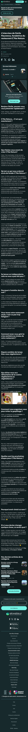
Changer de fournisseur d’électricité (14, 645)
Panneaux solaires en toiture (14, 653)
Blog (2, 4)
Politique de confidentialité (14, 715)
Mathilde (7, 74)
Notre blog (14, 667)
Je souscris (19, 1)
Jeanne (4, 51)
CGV (14, 708)
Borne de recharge (14, 662)
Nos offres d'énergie (14, 633)
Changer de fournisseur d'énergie (14, 643)
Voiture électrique (14, 679)
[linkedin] (18, 619)
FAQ (14, 702)
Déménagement (14, 682)
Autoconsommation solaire (14, 650)
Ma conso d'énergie (14, 670)
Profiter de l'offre (7, 13)
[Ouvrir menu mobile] (26, 2)
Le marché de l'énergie (14, 675)
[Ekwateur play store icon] (14, 628)
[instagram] (15, 619)
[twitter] (12, 619)
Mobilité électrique (14, 660)
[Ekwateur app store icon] (14, 624)
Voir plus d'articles (14, 591)
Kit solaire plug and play (14, 655)
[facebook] (9, 619)
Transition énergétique (14, 672)
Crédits (14, 725)
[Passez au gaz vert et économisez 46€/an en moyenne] (14, 11)
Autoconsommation (14, 677)
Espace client (14, 684)
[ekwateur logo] (5, 2)
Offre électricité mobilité (14, 665)
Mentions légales (14, 718)
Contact (14, 705)
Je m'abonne (14, 608)
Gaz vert (14, 638)
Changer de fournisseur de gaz (14, 648)
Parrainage (14, 687)
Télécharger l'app (14, 101)
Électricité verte (14, 636)
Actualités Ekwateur (9, 4)
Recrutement (14, 721)
